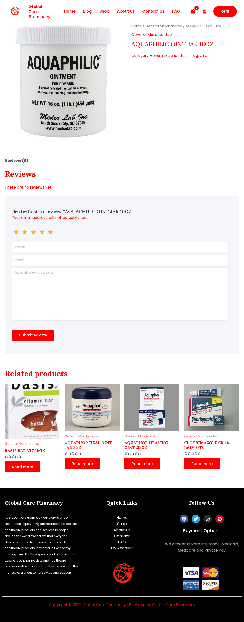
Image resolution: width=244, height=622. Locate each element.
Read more (22, 467)
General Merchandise (163, 26)
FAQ (176, 11)
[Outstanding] (50, 232)
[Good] (33, 232)
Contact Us (153, 11)
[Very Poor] (16, 232)
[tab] (16, 161)
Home (70, 11)
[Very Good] (42, 232)
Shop (104, 11)
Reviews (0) (16, 160)
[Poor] (24, 232)
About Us (126, 11)
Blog (87, 11)
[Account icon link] (204, 11)
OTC (203, 55)
